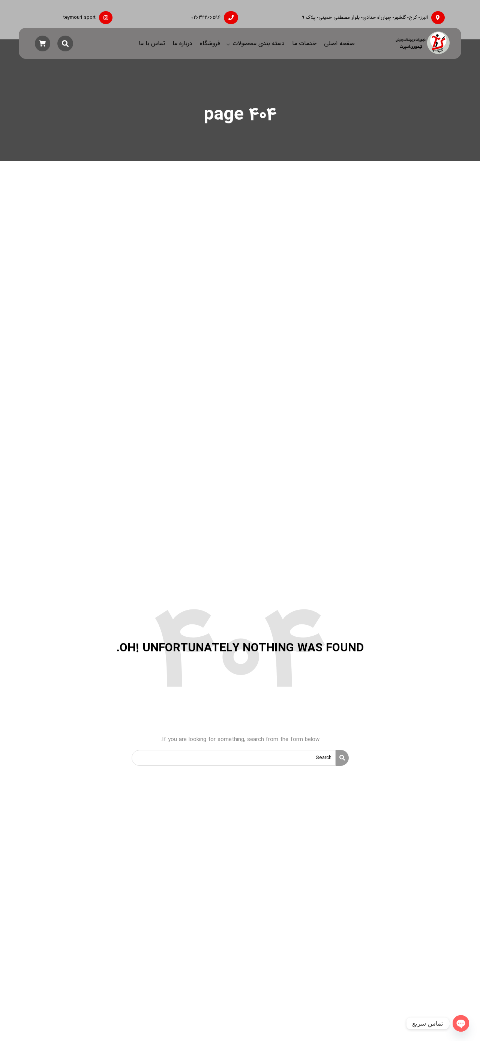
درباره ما (182, 43)
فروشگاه (210, 43)
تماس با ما (152, 43)
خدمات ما (304, 43)
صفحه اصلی (339, 43)
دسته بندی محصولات (258, 43)
